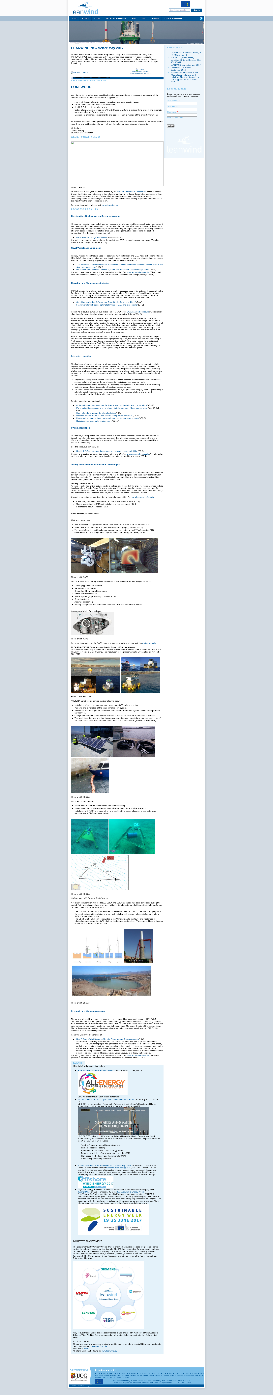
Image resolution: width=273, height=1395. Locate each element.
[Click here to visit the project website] (80, 72)
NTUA (120, 1376)
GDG (112, 1373)
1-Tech (165, 1376)
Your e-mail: (173, 106)
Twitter (86, 1348)
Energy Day (83, 1192)
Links (144, 18)
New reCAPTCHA (175, 118)
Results (85, 18)
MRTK (105, 1373)
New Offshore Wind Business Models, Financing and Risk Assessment (107, 1039)
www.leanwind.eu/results (138, 272)
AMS (112, 1378)
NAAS (105, 1378)
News (134, 18)
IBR (201, 1373)
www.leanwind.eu (110, 205)
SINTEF (98, 1376)
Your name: (173, 100)
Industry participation (173, 18)
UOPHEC (178, 1373)
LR (197, 1376)
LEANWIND (85, 7)
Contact (155, 18)
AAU (170, 1373)
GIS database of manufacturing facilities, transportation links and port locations (111, 405)
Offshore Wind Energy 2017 (118, 1168)
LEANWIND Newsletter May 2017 (97, 48)
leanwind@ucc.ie (99, 1346)
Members (201, 18)
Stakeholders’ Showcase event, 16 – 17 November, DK (186, 54)
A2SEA (147, 1373)
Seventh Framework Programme (131, 192)
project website (149, 643)
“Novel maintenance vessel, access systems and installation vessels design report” (113, 269)
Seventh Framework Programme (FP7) (185, 5)
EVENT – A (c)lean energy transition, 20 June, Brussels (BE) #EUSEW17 (186, 60)
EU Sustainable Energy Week (130, 1192)
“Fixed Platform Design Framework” (92, 237)
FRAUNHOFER (110, 1376)
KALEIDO (156, 1373)
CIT (140, 1373)
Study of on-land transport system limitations (96, 413)
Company (172, 112)
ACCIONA (121, 1373)
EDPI (187, 1373)
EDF (164, 1373)
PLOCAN (129, 1376)
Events (97, 18)
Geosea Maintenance (185, 1376)
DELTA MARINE (122, 1378)
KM (128, 1373)
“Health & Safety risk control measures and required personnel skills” (106, 451)
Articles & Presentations (116, 18)
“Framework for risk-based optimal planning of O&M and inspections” (107, 305)
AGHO (172, 1376)
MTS (134, 1373)
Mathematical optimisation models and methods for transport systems (107, 418)
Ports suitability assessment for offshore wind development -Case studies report (112, 408)
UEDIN (194, 1373)
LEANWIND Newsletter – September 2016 (182, 69)
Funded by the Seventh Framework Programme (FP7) (140, 72)
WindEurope (148, 1376)
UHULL (157, 1376)
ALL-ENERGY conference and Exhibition (96, 1070)
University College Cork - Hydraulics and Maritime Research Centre (79, 1377)
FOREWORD (81, 87)
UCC (99, 1373)
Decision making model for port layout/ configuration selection (104, 416)
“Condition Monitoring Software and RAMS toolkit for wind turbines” (106, 302)
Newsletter (83, 42)
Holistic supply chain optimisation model (94, 421)
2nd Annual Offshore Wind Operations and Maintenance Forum (106, 1099)
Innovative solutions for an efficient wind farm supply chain (104, 1165)
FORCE (137, 1376)
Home (74, 18)
